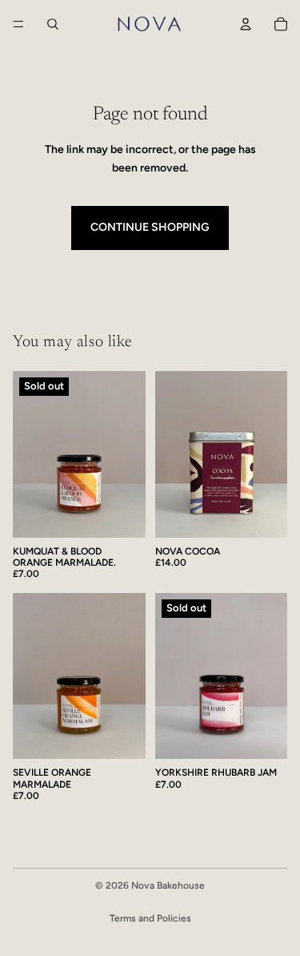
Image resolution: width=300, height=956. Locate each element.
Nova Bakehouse (168, 885)
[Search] (52, 24)
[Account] (245, 24)
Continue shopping (150, 227)
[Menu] (18, 24)
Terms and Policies (150, 918)
